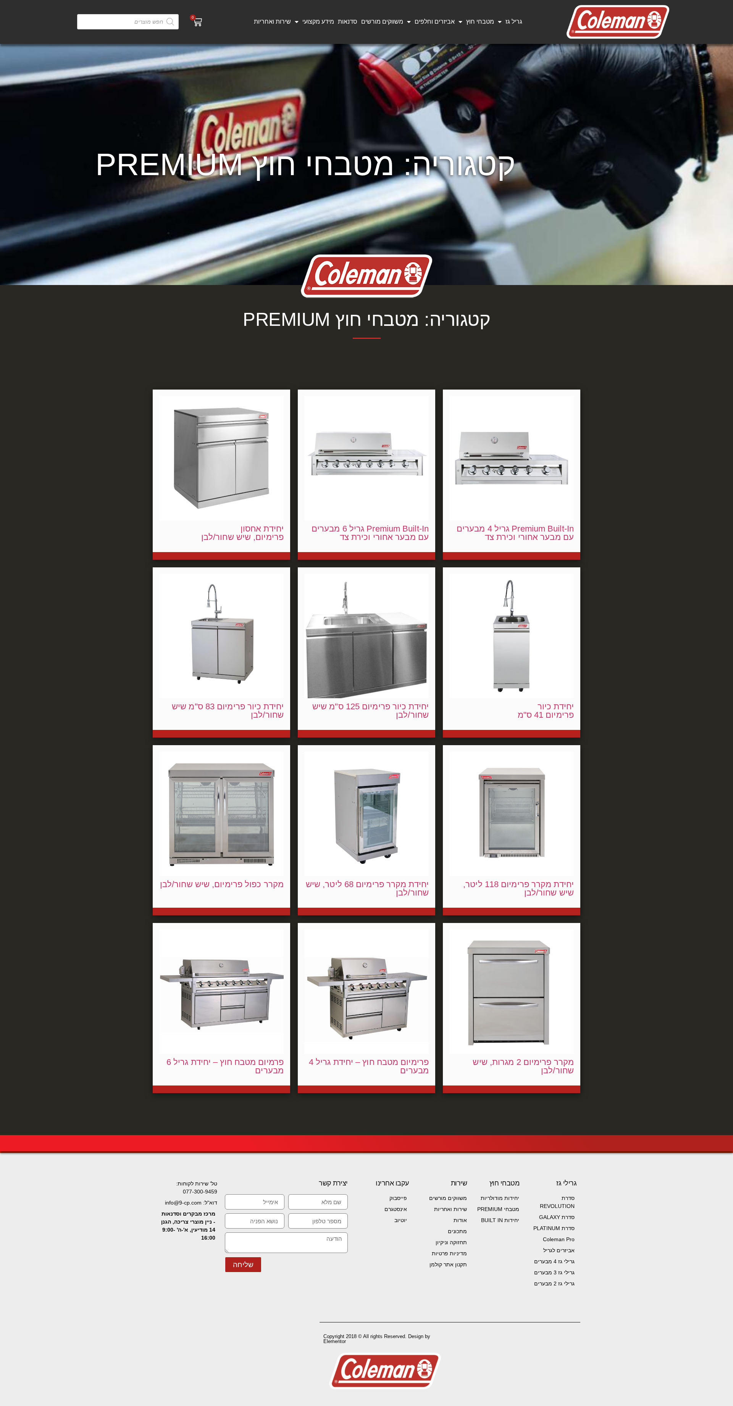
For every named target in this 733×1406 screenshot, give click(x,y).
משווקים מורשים (382, 21)
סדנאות (347, 21)
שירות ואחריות (272, 21)
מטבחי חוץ (480, 21)
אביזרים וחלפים (435, 21)
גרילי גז (566, 1183)
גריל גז (513, 21)
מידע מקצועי (318, 21)
